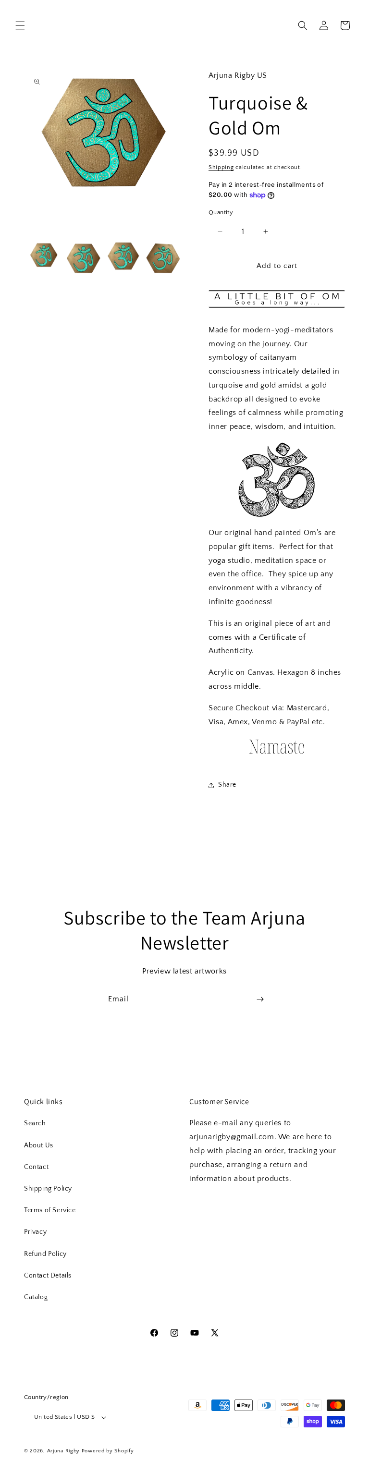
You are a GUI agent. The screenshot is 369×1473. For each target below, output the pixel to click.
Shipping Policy (48, 1189)
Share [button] (227, 785)
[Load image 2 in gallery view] (83, 258)
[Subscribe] (260, 999)
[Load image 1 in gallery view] (44, 258)
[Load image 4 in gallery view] (163, 258)
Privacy (35, 1232)
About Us (38, 1145)
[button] (20, 25)
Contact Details (48, 1275)
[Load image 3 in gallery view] (123, 258)
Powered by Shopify (108, 1451)
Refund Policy (45, 1254)
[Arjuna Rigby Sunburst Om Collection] (277, 479)
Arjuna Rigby (64, 1451)
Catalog (36, 1297)
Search (35, 1123)
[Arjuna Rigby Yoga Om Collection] (277, 755)
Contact (36, 1167)
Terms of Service (50, 1210)
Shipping (221, 167)
